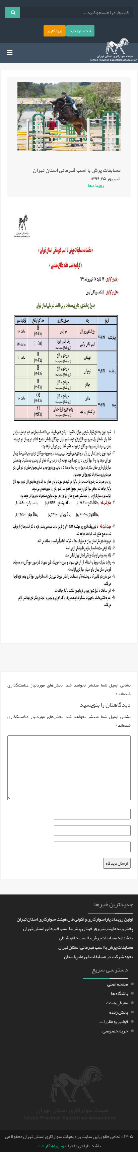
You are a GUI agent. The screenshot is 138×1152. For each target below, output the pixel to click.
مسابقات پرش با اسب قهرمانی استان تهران (95, 947)
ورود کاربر (54, 31)
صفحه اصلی (117, 984)
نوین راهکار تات (52, 1145)
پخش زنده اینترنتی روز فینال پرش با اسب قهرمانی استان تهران (78, 928)
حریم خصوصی (115, 1030)
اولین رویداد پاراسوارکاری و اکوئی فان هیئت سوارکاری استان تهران (75, 919)
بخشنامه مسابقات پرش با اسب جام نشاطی (96, 937)
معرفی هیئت (117, 1002)
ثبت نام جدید (80, 31)
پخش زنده (118, 1012)
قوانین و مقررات (113, 1021)
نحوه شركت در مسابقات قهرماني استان (98, 956)
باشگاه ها (119, 993)
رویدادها (96, 185)
